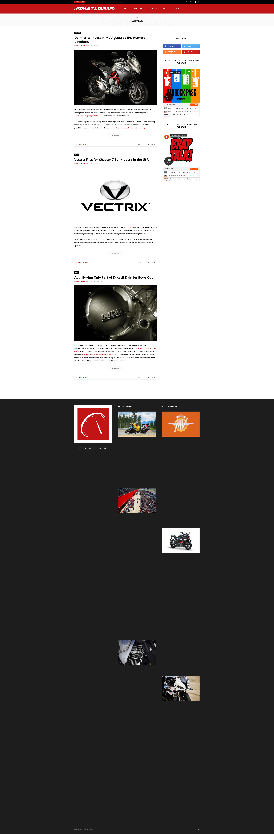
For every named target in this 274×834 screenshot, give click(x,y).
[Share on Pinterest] (154, 144)
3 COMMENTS (98, 163)
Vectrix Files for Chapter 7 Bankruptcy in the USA (111, 159)
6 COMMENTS (98, 45)
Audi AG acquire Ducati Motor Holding (130, 128)
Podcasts (144, 9)
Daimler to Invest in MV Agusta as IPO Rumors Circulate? (109, 39)
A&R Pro (133, 9)
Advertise (156, 9)
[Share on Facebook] (146, 144)
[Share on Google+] (152, 144)
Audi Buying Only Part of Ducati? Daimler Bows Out (113, 277)
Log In (176, 9)
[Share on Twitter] (148, 144)
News (77, 154)
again (132, 227)
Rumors (77, 33)
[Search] (198, 9)
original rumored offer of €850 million (98, 354)
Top (198, 829)
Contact (167, 9)
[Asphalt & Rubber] (94, 8)
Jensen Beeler (80, 45)
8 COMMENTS (98, 281)
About (124, 9)
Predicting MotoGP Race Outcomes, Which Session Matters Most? (105, 2)
